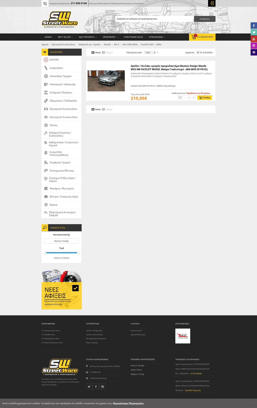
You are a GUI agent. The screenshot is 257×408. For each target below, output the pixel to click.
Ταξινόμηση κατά (134, 52)
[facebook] (96, 386)
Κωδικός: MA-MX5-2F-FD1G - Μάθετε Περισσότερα (153, 85)
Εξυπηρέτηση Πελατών (96, 338)
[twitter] (89, 386)
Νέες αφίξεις (55, 292)
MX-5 (116, 44)
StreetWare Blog (133, 37)
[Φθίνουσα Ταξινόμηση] (157, 52)
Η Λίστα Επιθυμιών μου (52, 342)
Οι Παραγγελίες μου (50, 338)
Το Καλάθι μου (48, 334)
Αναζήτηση (205, 19)
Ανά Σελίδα (207, 52)
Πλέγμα (109, 52)
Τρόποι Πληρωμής (94, 330)
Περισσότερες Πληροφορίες (128, 403)
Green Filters (136, 369)
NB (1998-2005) (130, 44)
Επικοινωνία (136, 330)
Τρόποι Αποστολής (94, 334)
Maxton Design (61, 241)
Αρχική (44, 44)
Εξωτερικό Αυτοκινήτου (63, 44)
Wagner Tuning (137, 374)
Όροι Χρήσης (92, 342)
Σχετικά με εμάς (138, 334)
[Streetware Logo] (59, 20)
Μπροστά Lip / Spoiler (90, 44)
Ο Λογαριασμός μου (50, 330)
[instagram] (102, 386)
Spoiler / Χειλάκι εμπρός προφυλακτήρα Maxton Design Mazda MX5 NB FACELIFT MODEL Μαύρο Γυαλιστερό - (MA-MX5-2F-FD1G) (169, 67)
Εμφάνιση (189, 52)
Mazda (107, 44)
